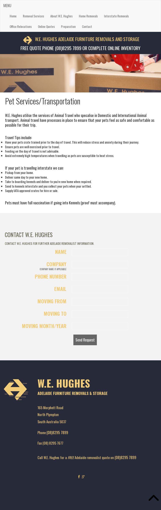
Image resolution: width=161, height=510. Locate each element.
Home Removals (88, 16)
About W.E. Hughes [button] (61, 16)
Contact (87, 26)
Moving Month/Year (44, 325)
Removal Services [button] (33, 16)
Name (60, 251)
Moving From (51, 301)
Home (13, 16)
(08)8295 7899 (57, 432)
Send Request (85, 340)
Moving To (55, 313)
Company (53, 265)
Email (60, 288)
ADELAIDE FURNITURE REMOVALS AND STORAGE (98, 39)
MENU (7, 5)
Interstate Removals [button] (116, 16)
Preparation (68, 26)
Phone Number (50, 276)
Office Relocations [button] (21, 26)
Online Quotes (46, 26)
